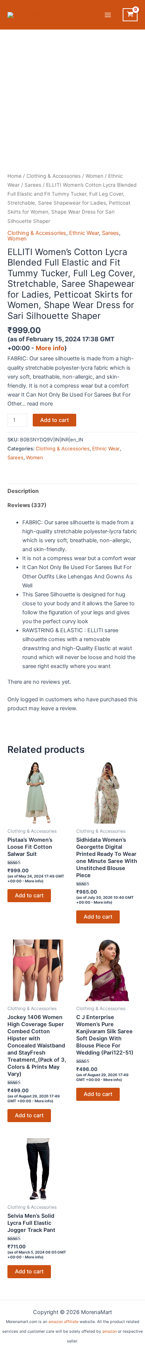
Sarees (33, 185)
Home (14, 176)
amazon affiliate (63, 1321)
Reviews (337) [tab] (26, 505)
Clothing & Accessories (53, 176)
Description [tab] (23, 491)
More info (50, 348)
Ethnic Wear (84, 233)
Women (94, 176)
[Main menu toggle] (107, 14)
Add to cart (54, 420)
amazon (109, 1331)
